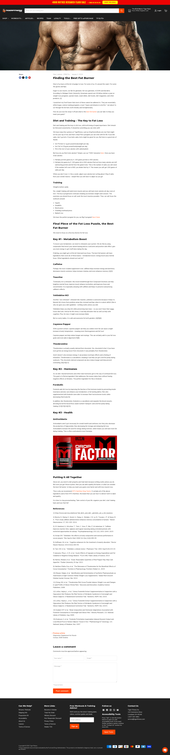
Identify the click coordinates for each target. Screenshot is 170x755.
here (102, 153)
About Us (22, 721)
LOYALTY (57, 18)
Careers (21, 724)
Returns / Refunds (25, 710)
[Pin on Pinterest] (29, 77)
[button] (165, 750)
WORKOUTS (16, 18)
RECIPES (40, 18)
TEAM (48, 18)
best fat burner (91, 112)
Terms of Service (24, 727)
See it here (96, 217)
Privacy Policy (49, 721)
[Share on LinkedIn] (26, 77)
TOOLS (67, 18)
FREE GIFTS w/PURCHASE (83, 18)
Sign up (74, 726)
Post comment (62, 691)
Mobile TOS (48, 727)
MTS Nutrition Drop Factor (81, 491)
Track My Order (49, 713)
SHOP (4, 18)
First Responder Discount (52, 718)
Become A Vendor (50, 710)
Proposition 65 (24, 715)
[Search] (121, 10)
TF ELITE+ (100, 18)
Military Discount (50, 715)
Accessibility (23, 718)
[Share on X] (23, 77)
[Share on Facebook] (20, 77)
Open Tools (108, 732)
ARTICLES (29, 18)
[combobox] (72, 10)
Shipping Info (23, 713)
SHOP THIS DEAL (110, 2)
